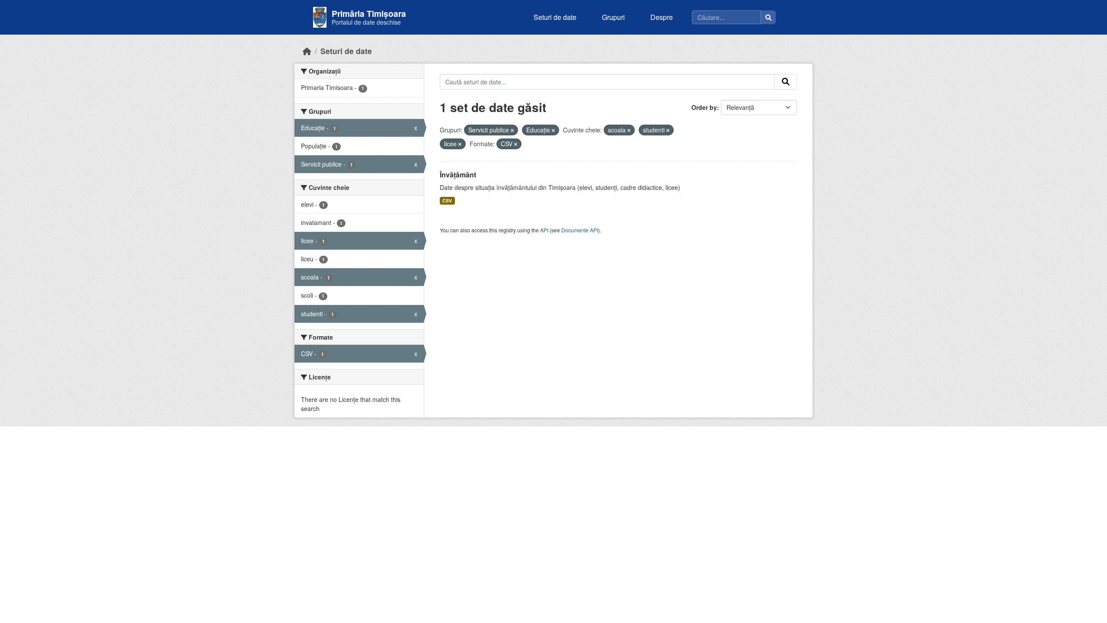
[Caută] (768, 17)
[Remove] (512, 130)
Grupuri (613, 17)
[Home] (307, 50)
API (544, 230)
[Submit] (785, 82)
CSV (447, 200)
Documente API (579, 230)
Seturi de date (555, 17)
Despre (661, 17)
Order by (704, 107)
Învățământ (458, 175)
